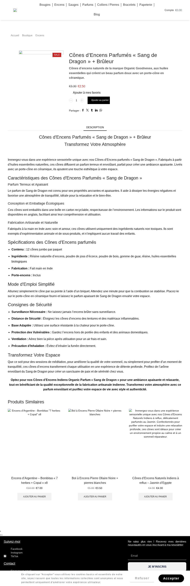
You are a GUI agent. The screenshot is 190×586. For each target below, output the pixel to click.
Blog (97, 14)
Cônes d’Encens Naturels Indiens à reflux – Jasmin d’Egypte (155, 480)
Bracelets (129, 4)
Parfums (87, 4)
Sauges (73, 4)
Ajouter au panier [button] (34, 496)
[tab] (95, 127)
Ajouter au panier (100, 100)
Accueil (15, 35)
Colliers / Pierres (108, 4)
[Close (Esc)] (0, 531)
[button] (188, 572)
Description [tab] (95, 127)
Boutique (27, 35)
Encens (59, 4)
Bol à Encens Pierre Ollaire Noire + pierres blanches (95, 480)
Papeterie (145, 4)
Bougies (45, 4)
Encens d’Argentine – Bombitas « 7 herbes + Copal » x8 (34, 480)
